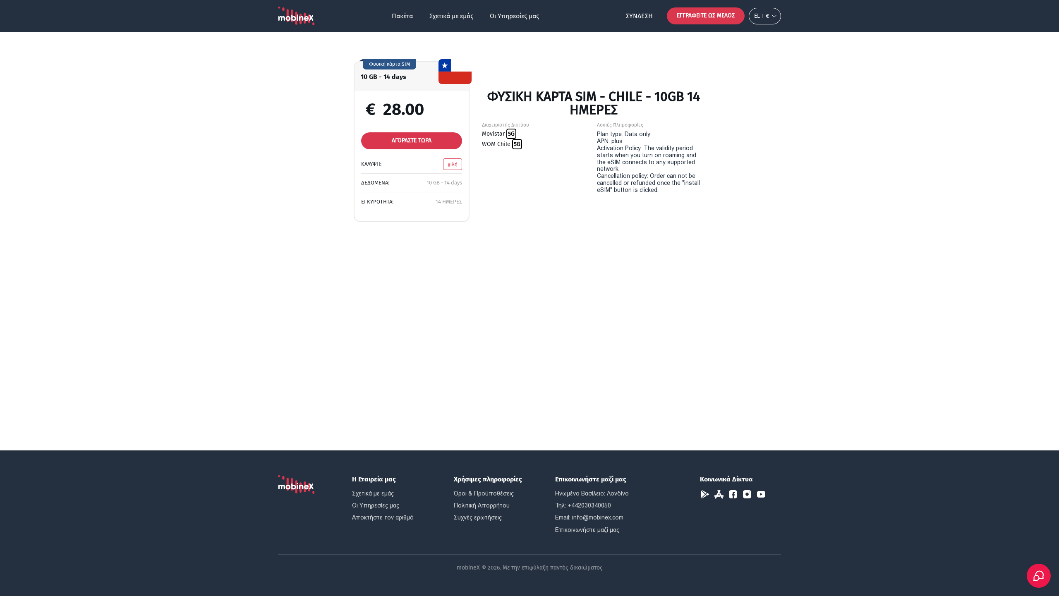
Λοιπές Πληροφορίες (620, 124)
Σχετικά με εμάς (451, 16)
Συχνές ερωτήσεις (478, 517)
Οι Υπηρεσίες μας (514, 16)
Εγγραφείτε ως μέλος (706, 15)
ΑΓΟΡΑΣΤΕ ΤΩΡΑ (411, 140)
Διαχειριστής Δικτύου (505, 124)
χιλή (453, 164)
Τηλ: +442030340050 (583, 505)
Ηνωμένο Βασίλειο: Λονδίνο (592, 493)
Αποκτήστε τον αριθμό (383, 517)
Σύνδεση (639, 16)
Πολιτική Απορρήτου (482, 505)
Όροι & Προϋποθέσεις (484, 493)
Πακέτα (402, 16)
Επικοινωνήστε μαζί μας (587, 530)
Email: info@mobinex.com (589, 517)
